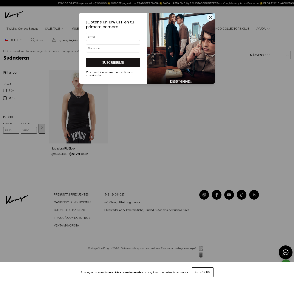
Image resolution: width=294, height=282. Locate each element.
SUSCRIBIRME (113, 62)
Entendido (202, 271)
